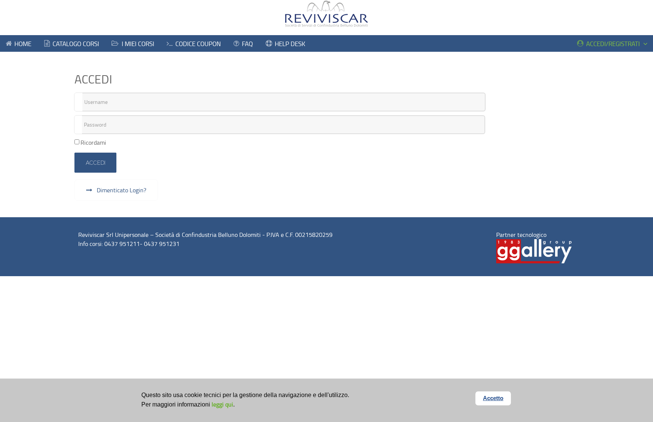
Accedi (95, 162)
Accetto (493, 398)
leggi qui (222, 404)
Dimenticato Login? (120, 190)
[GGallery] (534, 250)
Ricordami (93, 142)
